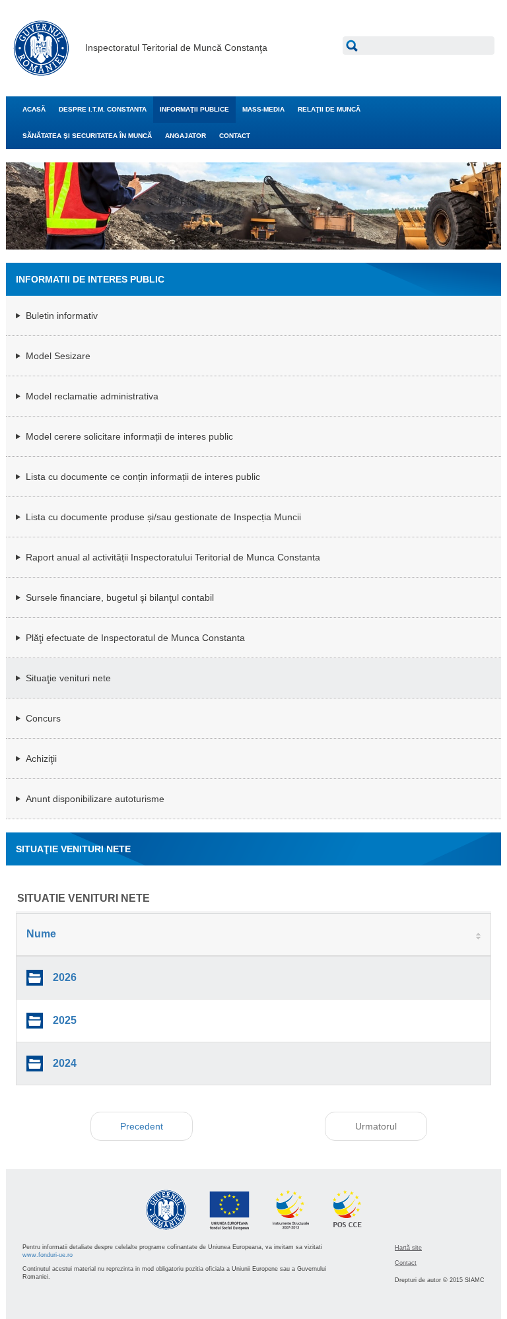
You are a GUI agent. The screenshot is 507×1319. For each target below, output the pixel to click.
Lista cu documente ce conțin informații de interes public (143, 476)
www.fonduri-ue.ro (47, 1255)
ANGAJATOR (185, 135)
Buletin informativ (62, 315)
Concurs (43, 718)
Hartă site (408, 1247)
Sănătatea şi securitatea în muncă (87, 135)
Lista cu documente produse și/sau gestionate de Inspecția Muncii (163, 517)
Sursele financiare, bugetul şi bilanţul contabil (120, 597)
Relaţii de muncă (329, 109)
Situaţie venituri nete (68, 678)
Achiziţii (41, 758)
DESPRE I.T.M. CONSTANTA (103, 109)
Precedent (141, 1126)
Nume (41, 933)
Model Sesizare (58, 356)
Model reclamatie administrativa (92, 396)
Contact (406, 1263)
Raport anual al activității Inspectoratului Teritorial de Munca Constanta (173, 557)
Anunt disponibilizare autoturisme (95, 799)
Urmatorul (376, 1126)
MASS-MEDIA (263, 109)
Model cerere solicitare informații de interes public (129, 436)
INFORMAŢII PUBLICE (194, 109)
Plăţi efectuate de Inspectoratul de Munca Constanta (135, 637)
